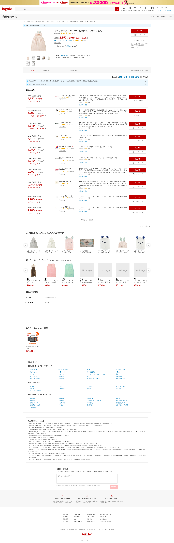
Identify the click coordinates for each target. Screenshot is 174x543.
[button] (129, 9)
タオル (53, 21)
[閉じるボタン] (149, 25)
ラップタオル (60, 21)
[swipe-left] (25, 245)
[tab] (32, 70)
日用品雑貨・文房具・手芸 (42, 21)
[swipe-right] (148, 245)
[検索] (117, 9)
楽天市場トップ (28, 21)
